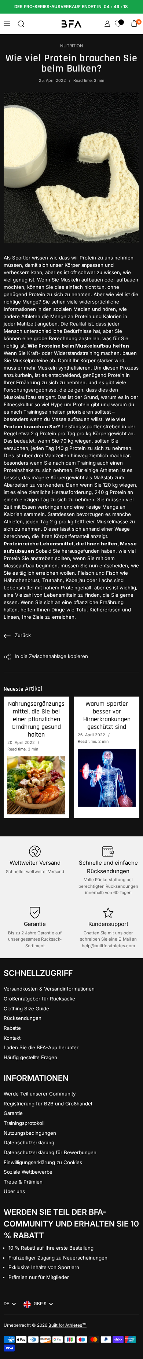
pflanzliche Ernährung (98, 602)
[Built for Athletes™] (72, 24)
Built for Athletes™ (67, 1325)
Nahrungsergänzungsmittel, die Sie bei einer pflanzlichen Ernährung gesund (36, 719)
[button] (21, 24)
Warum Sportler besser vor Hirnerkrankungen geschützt (107, 715)
